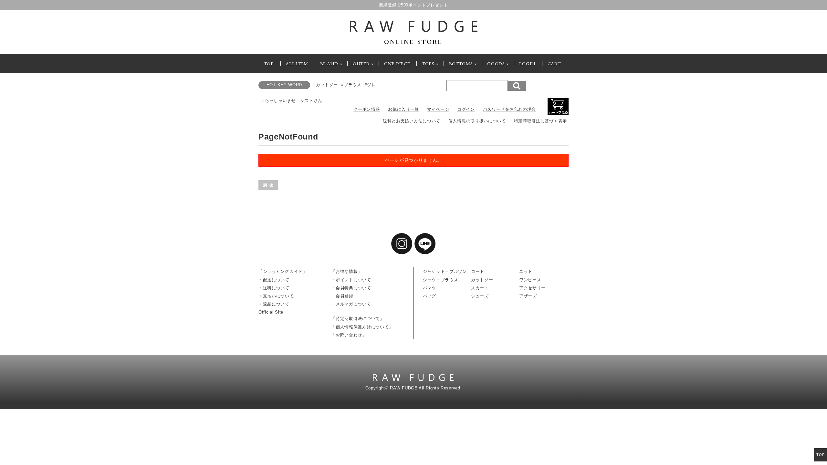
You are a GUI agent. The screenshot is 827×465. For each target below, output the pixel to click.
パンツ (429, 288)
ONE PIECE (397, 63)
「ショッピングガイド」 (282, 271)
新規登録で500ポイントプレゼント (413, 5)
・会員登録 (342, 296)
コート (477, 271)
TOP (269, 63)
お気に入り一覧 (403, 109)
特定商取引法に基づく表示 (540, 121)
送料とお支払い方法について (411, 121)
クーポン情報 (366, 109)
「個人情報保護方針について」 (362, 327)
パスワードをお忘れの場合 (509, 109)
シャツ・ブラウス (440, 280)
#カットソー (325, 85)
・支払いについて (276, 296)
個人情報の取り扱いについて (477, 121)
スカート (480, 288)
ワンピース (530, 280)
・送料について (273, 288)
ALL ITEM (297, 63)
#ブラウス (351, 85)
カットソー (482, 280)
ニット (525, 271)
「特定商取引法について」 (357, 318)
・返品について (273, 304)
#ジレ (370, 85)
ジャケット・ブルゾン (445, 271)
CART (554, 63)
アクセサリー (532, 288)
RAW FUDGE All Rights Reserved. (426, 388)
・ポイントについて (351, 280)
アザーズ (528, 296)
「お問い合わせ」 (349, 335)
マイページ (438, 109)
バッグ (429, 296)
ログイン (466, 109)
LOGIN (527, 63)
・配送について (273, 280)
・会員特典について (351, 288)
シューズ (480, 296)
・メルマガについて (351, 304)
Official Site (270, 312)
